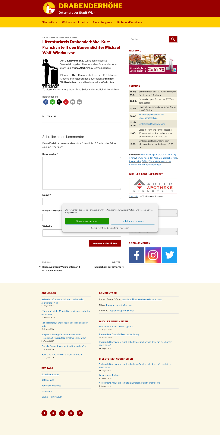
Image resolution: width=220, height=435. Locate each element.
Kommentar (50, 154)
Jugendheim (135, 161)
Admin (74, 37)
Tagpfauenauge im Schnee (119, 305)
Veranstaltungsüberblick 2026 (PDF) (158, 154)
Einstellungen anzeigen (133, 221)
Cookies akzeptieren (87, 221)
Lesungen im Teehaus (109, 375)
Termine (52, 116)
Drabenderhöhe (91, 6)
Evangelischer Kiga (168, 158)
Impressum (124, 228)
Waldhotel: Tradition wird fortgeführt (116, 326)
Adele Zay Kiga (151, 158)
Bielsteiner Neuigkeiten (116, 359)
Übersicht (133, 196)
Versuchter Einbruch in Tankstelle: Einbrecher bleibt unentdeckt (129, 382)
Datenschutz (112, 228)
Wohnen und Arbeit (73, 22)
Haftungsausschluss (51, 385)
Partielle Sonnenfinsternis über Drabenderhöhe (63, 346)
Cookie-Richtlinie (98, 228)
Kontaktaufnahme (50, 374)
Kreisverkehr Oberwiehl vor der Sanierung (119, 334)
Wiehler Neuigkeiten (113, 321)
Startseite (48, 22)
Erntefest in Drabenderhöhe (152, 124)
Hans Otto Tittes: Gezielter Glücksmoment (61, 354)
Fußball (145, 161)
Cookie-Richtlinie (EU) (51, 397)
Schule (139, 158)
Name (46, 195)
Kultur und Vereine (128, 22)
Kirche (132, 158)
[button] (45, 102)
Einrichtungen (101, 22)
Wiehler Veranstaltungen (149, 164)
